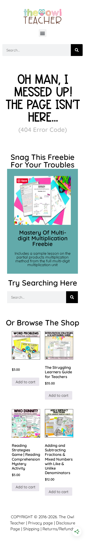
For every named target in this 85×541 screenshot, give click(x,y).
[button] (43, 33)
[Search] (77, 50)
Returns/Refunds (58, 528)
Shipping (31, 528)
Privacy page (40, 522)
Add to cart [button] (25, 381)
